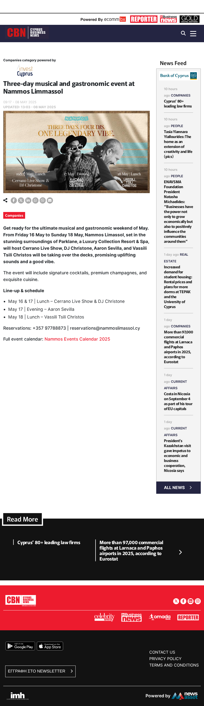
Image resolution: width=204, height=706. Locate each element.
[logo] (26, 33)
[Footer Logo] (20, 600)
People (177, 126)
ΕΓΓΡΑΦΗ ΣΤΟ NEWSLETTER (37, 671)
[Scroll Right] (180, 552)
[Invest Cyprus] (25, 71)
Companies (14, 215)
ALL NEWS (174, 487)
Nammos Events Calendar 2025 (77, 339)
